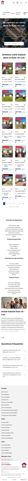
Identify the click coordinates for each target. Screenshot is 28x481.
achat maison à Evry (14, 269)
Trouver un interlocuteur (6, 407)
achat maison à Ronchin (14, 286)
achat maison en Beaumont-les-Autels (14, 229)
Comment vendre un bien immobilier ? (9, 412)
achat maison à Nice (14, 263)
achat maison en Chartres (14, 232)
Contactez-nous (4, 399)
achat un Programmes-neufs (13, 250)
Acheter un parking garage (7, 438)
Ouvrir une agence (5, 394)
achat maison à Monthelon (14, 282)
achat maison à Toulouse (14, 271)
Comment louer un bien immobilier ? (9, 415)
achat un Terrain (14, 248)
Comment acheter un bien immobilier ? (9, 410)
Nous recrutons (4, 391)
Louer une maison (5, 450)
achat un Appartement (14, 244)
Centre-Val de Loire (18, 13)
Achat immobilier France (6, 13)
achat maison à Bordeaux (14, 267)
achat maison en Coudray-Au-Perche (14, 234)
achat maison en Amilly (14, 225)
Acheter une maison (5, 427)
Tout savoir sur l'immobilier (7, 402)
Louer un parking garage (6, 452)
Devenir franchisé (5, 405)
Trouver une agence (5, 397)
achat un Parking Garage (14, 253)
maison (13, 13)
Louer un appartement (6, 447)
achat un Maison (14, 246)
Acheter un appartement (6, 425)
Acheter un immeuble (5, 435)
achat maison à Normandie (14, 284)
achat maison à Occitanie (14, 290)
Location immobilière (5, 445)
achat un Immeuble (14, 252)
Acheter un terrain (5, 430)
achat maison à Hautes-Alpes (14, 292)
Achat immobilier (5, 422)
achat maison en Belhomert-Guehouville (14, 231)
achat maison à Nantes (14, 273)
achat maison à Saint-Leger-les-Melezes (14, 288)
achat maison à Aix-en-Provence (14, 265)
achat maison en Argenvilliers (14, 227)
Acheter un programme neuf (7, 432)
